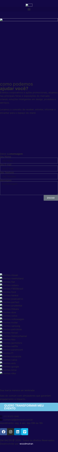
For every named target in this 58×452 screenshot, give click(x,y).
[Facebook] (3, 431)
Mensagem (6, 180)
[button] (29, 9)
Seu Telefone (7, 172)
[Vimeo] (24, 431)
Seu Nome (5, 156)
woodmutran (26, 443)
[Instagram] (10, 431)
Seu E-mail (5, 164)
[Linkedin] (17, 431)
